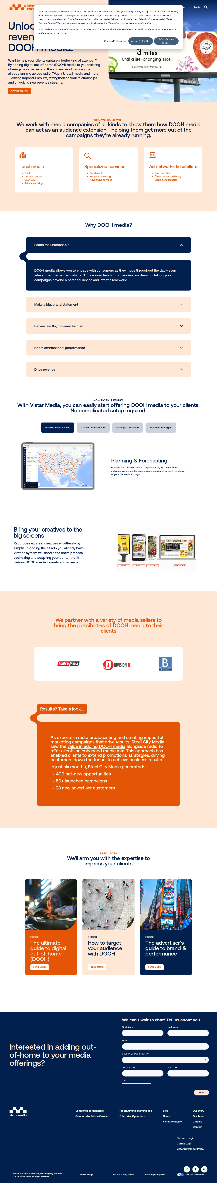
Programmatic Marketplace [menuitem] (135, 1110)
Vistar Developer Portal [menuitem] (190, 1149)
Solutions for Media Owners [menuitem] (91, 1116)
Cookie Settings (86, 1175)
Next (201, 1092)
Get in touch (19, 91)
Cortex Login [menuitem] (184, 1143)
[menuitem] (180, 1175)
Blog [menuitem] (165, 1110)
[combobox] (165, 1060)
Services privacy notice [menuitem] (155, 1174)
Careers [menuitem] (197, 1121)
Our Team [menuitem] (198, 1116)
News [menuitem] (166, 1116)
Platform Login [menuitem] (185, 1138)
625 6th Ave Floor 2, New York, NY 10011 (30, 1174)
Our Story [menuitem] (198, 1110)
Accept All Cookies (140, 41)
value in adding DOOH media (96, 746)
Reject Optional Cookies (166, 41)
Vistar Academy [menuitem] (172, 1121)
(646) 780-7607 (55, 1174)
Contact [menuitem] (197, 1127)
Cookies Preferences (115, 41)
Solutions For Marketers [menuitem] (89, 1110)
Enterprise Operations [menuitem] (132, 1116)
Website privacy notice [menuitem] (123, 1174)
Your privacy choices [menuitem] (194, 1174)
